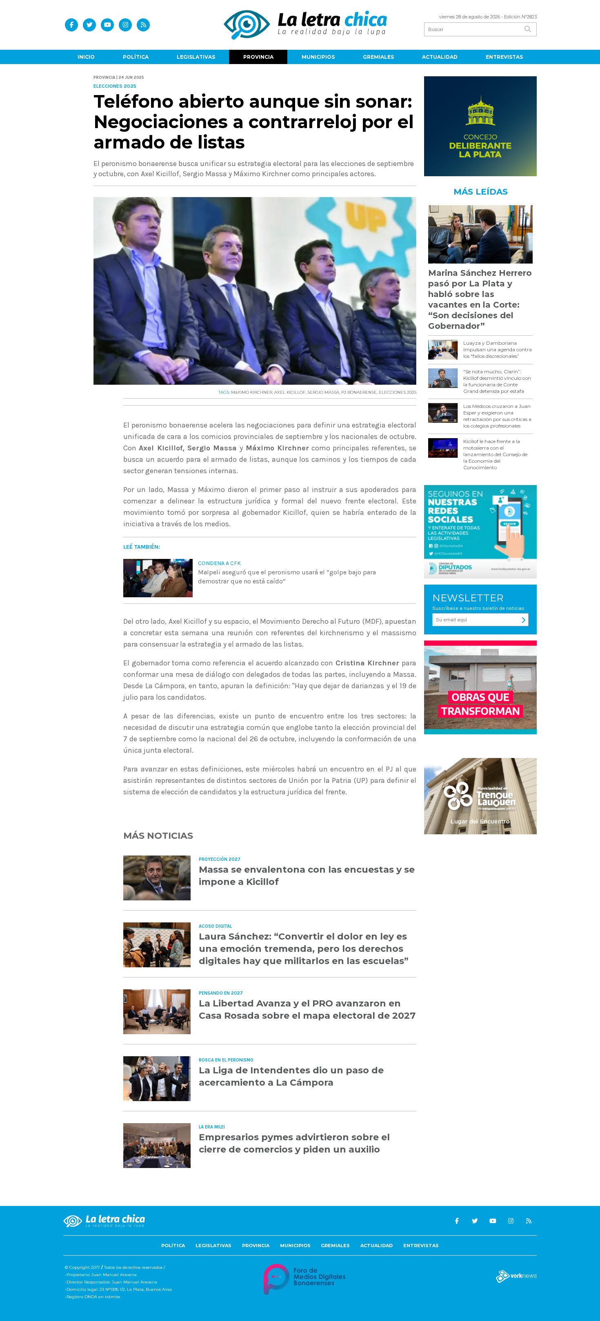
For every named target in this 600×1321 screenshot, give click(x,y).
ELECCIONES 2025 (397, 392)
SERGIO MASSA (323, 392)
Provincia (258, 57)
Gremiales (378, 57)
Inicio (86, 57)
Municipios (318, 57)
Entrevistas (504, 57)
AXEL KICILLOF (289, 392)
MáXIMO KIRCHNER (251, 392)
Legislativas (196, 57)
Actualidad (440, 57)
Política (136, 57)
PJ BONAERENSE (359, 392)
